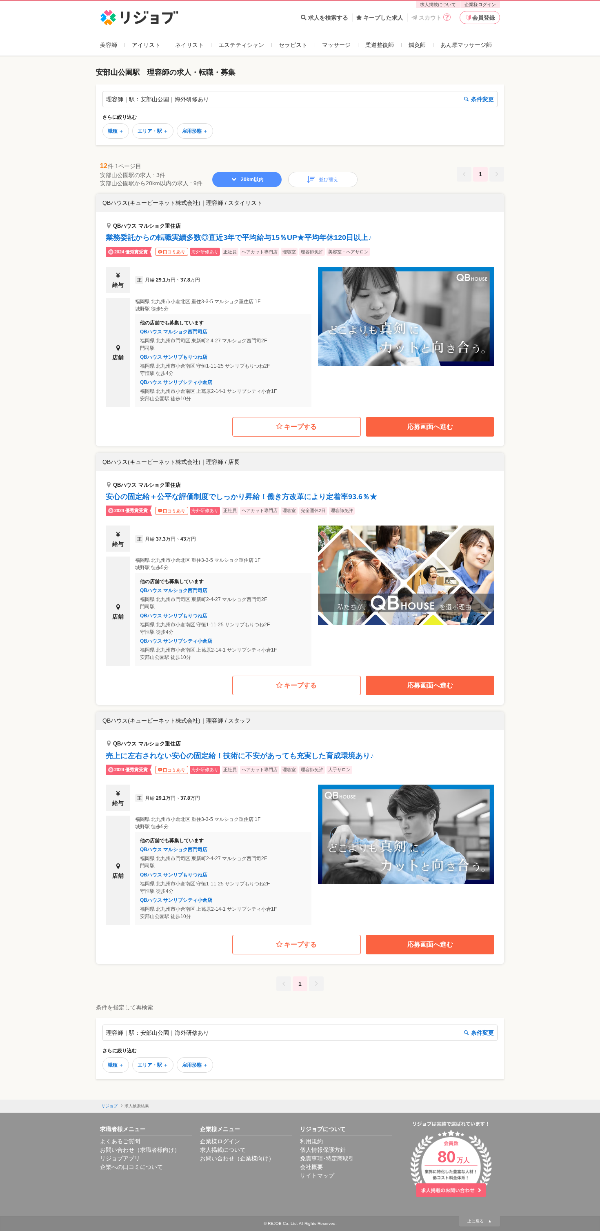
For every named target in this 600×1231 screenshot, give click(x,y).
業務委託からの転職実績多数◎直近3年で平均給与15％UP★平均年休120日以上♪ (239, 237)
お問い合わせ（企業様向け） (237, 1158)
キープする (300, 426)
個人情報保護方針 (323, 1150)
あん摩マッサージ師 (466, 45)
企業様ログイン (480, 4)
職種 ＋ (116, 131)
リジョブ (109, 1106)
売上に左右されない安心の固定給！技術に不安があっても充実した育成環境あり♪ (240, 756)
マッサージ (336, 45)
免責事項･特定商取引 (327, 1158)
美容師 (108, 45)
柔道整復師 (379, 45)
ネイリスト (189, 45)
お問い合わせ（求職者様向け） (140, 1150)
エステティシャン (241, 45)
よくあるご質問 (120, 1141)
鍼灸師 (417, 45)
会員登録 (483, 17)
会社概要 (311, 1167)
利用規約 (311, 1141)
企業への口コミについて (131, 1167)
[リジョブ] (139, 18)
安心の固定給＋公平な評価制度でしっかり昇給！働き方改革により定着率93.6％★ (241, 496)
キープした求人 (383, 17)
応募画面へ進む (430, 426)
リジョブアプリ (120, 1158)
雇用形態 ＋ (195, 131)
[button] (300, 300)
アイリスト (146, 45)
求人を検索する (328, 17)
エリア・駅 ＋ (153, 131)
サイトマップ (317, 1175)
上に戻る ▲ (479, 1221)
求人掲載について (438, 4)
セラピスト (293, 45)
